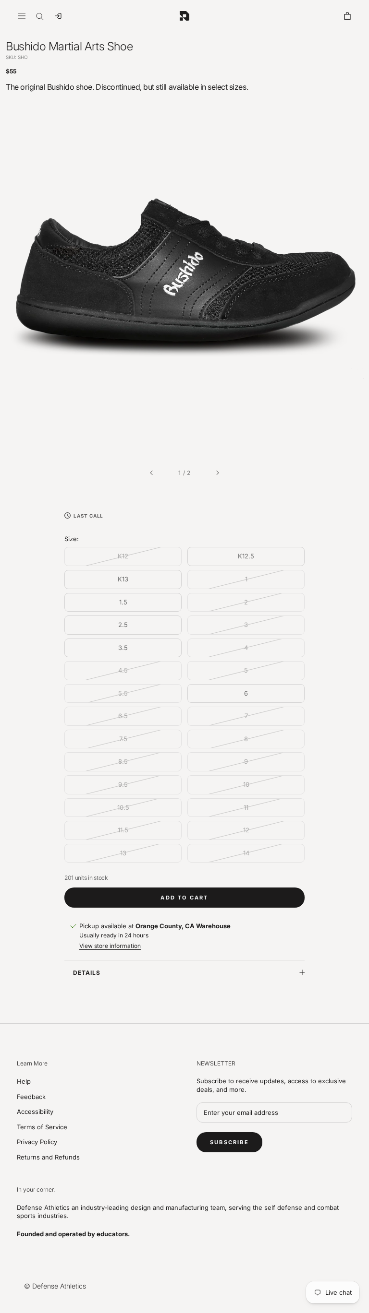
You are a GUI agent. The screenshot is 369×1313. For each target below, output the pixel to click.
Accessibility (35, 1111)
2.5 (123, 624)
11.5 (123, 830)
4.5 (123, 670)
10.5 (123, 807)
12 (246, 830)
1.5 (123, 602)
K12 (123, 556)
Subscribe (229, 1142)
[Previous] (151, 473)
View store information (110, 945)
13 (123, 853)
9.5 (123, 784)
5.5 (123, 693)
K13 (123, 579)
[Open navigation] (58, 16)
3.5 (123, 647)
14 (246, 853)
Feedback (31, 1096)
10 (246, 784)
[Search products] (40, 16)
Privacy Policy (37, 1142)
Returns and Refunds (48, 1157)
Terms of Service (42, 1127)
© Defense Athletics (55, 1286)
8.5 (123, 761)
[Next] (217, 473)
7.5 (123, 739)
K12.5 (246, 556)
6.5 (123, 716)
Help (24, 1081)
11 (246, 807)
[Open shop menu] (21, 16)
